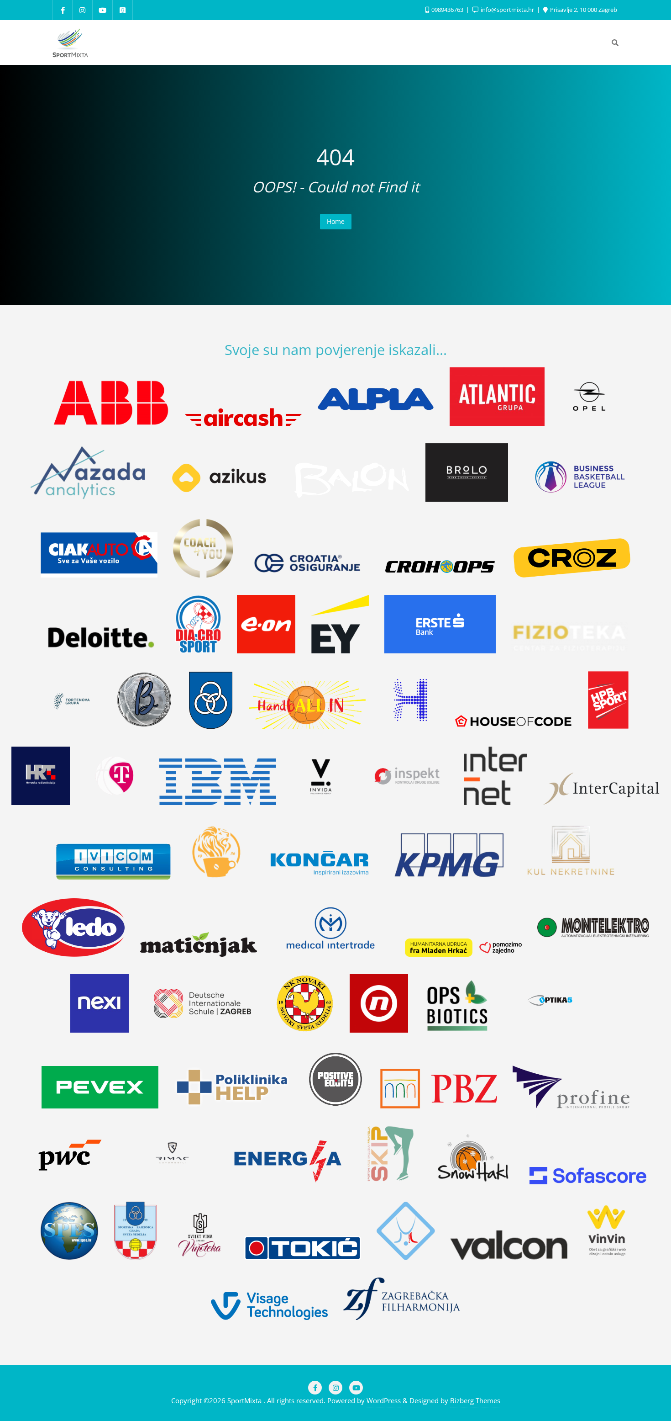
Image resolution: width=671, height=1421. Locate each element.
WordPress (384, 1400)
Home (336, 221)
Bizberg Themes (475, 1400)
